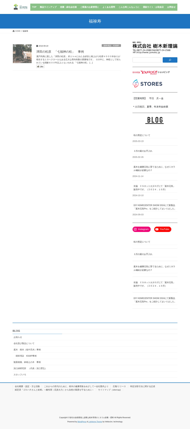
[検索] (170, 60)
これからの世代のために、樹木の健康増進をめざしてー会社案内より (76, 386)
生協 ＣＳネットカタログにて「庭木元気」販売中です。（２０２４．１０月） (154, 188)
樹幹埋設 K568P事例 (26, 356)
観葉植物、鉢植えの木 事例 (27, 362)
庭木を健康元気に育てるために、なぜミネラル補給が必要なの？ (154, 168)
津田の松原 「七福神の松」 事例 (60, 51)
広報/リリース (119, 386)
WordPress (81, 422)
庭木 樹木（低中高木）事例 (27, 349)
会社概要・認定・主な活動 (27, 386)
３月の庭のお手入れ (143, 151)
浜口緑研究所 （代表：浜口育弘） (30, 368)
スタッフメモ (20, 374)
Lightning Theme (95, 422)
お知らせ (18, 337)
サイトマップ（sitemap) (109, 390)
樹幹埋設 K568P (111, 45)
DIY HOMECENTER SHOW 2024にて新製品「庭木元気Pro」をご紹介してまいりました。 (155, 207)
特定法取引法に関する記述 (142, 386)
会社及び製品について (24, 343)
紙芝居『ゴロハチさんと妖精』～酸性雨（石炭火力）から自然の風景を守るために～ (54, 390)
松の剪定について (143, 135)
